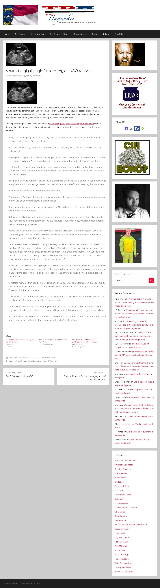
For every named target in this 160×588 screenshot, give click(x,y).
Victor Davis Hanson (124, 571)
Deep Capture (121, 516)
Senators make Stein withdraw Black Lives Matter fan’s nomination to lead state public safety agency (134, 366)
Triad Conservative (123, 563)
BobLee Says (120, 477)
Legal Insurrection (123, 537)
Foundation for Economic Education (131, 524)
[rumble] (142, 128)
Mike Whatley (37, 34)
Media (35, 358)
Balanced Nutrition (100, 34)
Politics (53, 358)
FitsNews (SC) (121, 520)
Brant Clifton (37, 76)
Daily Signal (120, 512)
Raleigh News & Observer (46, 361)
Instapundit (120, 533)
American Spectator (124, 465)
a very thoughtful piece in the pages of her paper (71, 124)
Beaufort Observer (123, 469)
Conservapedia (121, 503)
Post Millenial (121, 546)
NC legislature (79, 34)
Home (6, 34)
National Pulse (121, 542)
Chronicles (119, 490)
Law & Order (27, 358)
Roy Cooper (20, 34)
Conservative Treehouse (126, 507)
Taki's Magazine (122, 559)
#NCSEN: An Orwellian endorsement (53, 340)
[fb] (137, 128)
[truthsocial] (126, 128)
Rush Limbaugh (122, 554)
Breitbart (119, 482)
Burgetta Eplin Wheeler (25, 361)
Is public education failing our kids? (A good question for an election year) (134, 355)
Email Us (119, 34)
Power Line (120, 550)
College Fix (120, 499)
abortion (12, 361)
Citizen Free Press (123, 495)
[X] (131, 128)
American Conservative (125, 460)
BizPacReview (121, 473)
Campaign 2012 (15, 358)
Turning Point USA (123, 567)
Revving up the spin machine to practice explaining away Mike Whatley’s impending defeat (134, 302)
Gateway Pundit (122, 529)
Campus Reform (122, 486)
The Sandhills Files (58, 34)
